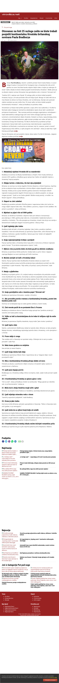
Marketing (37, 610)
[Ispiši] (22, 441)
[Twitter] (6, 441)
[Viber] (9, 441)
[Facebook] (3, 441)
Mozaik (41, 18)
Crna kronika (49, 18)
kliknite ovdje (53, 677)
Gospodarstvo (33, 18)
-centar (37, 615)
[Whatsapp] (12, 441)
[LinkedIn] (15, 441)
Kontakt (36, 608)
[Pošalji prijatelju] (19, 441)
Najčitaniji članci (9, 606)
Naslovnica (37, 606)
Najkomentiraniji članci (11, 608)
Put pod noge (7, 27)
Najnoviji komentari (10, 610)
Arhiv (55, 18)
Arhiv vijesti (37, 600)
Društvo (26, 18)
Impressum (37, 612)
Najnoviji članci (9, 612)
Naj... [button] (19, 18)
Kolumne (36, 596)
